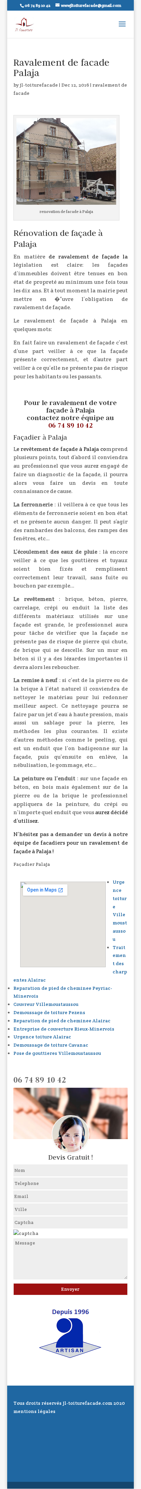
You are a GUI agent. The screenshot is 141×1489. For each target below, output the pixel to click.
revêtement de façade (50, 449)
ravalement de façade (88, 256)
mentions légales (34, 1411)
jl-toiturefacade (39, 85)
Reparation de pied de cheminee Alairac (62, 1021)
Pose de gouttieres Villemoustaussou (57, 1053)
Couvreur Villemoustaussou (45, 1004)
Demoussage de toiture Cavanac (50, 1045)
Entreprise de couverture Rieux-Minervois (63, 1029)
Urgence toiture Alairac (42, 1037)
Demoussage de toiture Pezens (49, 1012)
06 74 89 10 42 (70, 425)
